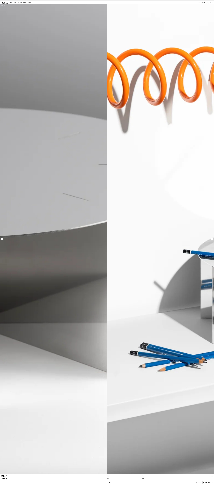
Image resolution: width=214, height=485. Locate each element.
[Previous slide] (2, 239)
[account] (206, 2)
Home (2, 5)
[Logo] (4, 2)
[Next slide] (212, 239)
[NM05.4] (108, 478)
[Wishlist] (210, 2)
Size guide (211, 475)
